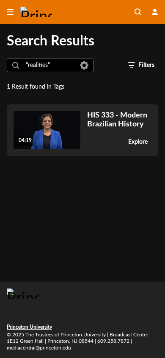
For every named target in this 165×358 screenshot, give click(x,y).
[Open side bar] (10, 12)
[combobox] (49, 65)
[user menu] (155, 12)
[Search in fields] (84, 65)
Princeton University (29, 327)
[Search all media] (138, 12)
